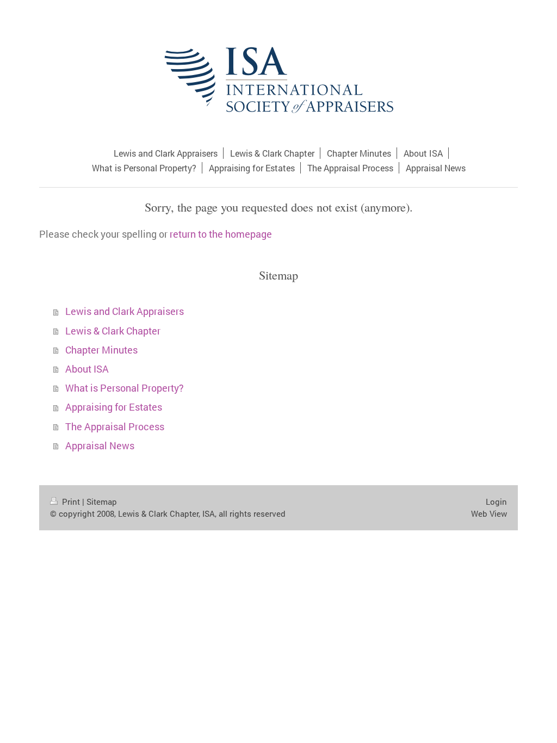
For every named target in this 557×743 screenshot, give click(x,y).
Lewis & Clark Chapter (112, 331)
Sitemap (101, 501)
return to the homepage (221, 234)
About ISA (87, 369)
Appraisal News (99, 445)
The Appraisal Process (114, 426)
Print (71, 501)
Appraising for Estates (113, 407)
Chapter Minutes (101, 350)
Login (496, 501)
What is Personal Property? (124, 388)
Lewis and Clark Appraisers (124, 311)
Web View (489, 513)
